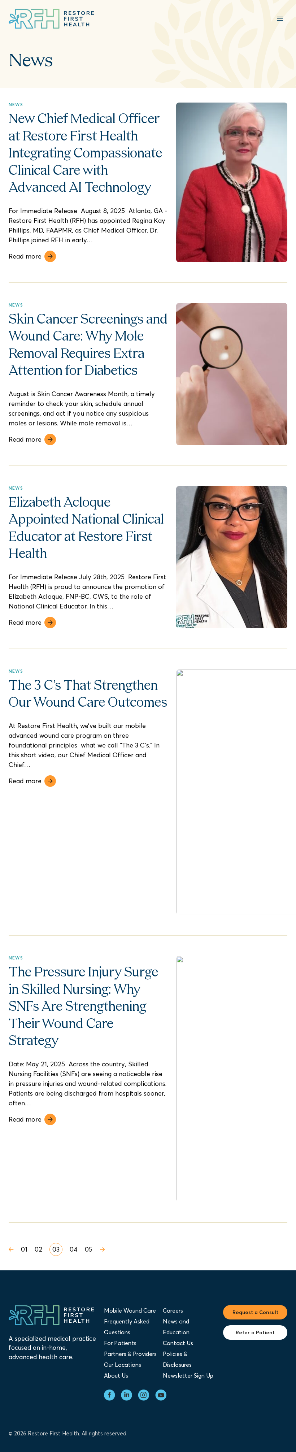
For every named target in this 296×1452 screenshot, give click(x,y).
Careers (173, 1310)
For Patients (120, 1343)
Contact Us (178, 1343)
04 (74, 1249)
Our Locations (122, 1364)
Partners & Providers (130, 1353)
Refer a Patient (255, 1332)
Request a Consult (255, 1312)
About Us (116, 1375)
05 (88, 1249)
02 (38, 1249)
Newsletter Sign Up (188, 1375)
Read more (25, 256)
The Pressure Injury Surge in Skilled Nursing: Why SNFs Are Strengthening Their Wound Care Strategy (83, 1007)
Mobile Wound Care (130, 1310)
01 (24, 1249)
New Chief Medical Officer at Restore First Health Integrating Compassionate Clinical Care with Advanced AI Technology (85, 154)
